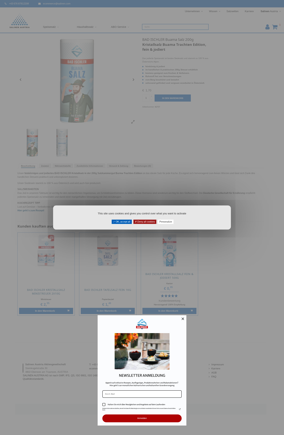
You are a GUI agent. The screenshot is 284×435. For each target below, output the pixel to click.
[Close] (182, 318)
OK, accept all (122, 221)
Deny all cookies (146, 221)
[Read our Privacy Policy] (180, 409)
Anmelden (142, 418)
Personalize (165, 221)
